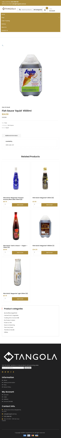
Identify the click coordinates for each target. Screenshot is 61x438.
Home (3, 14)
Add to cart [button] (20, 204)
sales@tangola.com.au (19, 4)
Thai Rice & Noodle (9, 330)
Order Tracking (6, 21)
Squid (7, 128)
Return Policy (7, 387)
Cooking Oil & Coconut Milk (11, 318)
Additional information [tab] (11, 135)
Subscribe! (28, 368)
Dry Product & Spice (9, 320)
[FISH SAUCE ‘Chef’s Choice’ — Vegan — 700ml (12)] (15, 226)
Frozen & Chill (8, 322)
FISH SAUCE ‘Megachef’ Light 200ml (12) (15, 293)
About (5, 380)
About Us (4, 27)
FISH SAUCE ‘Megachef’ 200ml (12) (43, 198)
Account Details (8, 401)
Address (6, 399)
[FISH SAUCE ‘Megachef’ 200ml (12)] (45, 178)
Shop (3, 17)
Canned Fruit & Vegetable (11, 315)
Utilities (6, 332)
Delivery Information (9, 382)
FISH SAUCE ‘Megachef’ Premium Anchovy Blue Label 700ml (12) (13, 198)
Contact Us (5, 30)
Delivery (4, 24)
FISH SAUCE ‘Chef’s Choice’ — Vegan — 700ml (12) (15, 246)
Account (6, 395)
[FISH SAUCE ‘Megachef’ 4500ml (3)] (45, 226)
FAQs (5, 385)
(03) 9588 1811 (15, 2)
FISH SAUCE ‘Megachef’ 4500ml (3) (43, 245)
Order (5, 397)
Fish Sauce (11, 125)
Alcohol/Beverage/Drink (10, 313)
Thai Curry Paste (8, 327)
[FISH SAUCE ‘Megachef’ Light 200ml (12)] (15, 274)
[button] (2, 45)
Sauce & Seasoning (9, 325)
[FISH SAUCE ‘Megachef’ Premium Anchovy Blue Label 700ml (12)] (15, 178)
